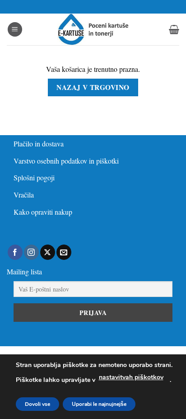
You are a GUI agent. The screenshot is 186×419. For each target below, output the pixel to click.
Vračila (24, 194)
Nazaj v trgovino (92, 87)
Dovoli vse (37, 404)
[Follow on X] (47, 252)
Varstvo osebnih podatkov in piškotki (66, 160)
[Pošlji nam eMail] (63, 252)
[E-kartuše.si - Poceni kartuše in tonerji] (93, 29)
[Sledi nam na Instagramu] (31, 252)
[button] (15, 29)
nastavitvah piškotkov (131, 377)
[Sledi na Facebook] (15, 252)
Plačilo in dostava (39, 143)
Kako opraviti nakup (43, 212)
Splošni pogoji (34, 177)
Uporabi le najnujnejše (99, 404)
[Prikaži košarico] (174, 29)
